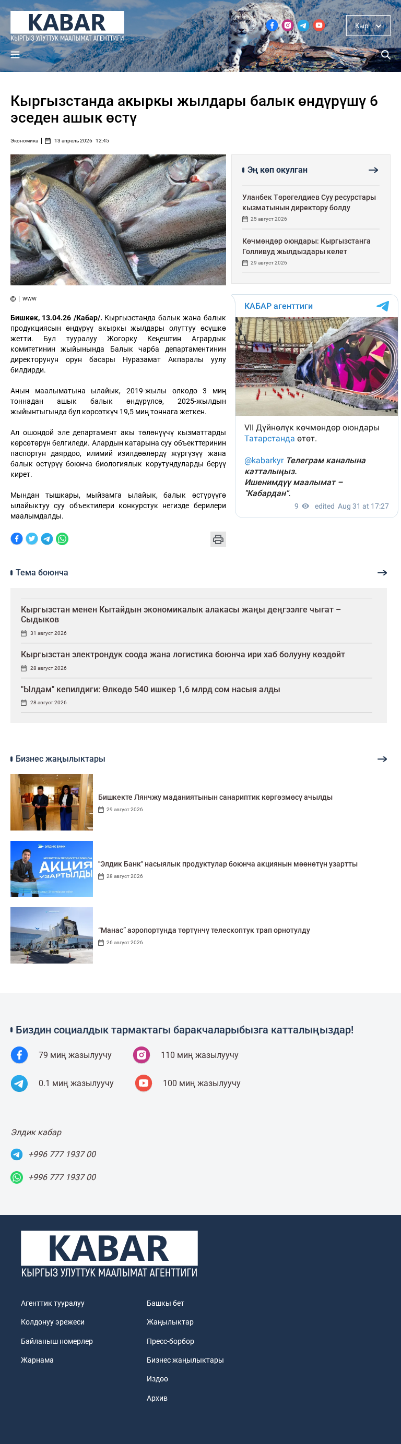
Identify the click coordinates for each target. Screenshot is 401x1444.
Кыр (362, 25)
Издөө (157, 1379)
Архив (157, 1398)
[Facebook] (16, 540)
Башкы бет (165, 1303)
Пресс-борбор (170, 1341)
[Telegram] (47, 540)
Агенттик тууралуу (53, 1303)
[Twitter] (32, 540)
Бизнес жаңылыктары (185, 1360)
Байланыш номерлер (57, 1341)
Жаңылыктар (170, 1322)
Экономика (24, 140)
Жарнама (37, 1360)
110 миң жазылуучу (200, 1055)
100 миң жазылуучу (202, 1083)
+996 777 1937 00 (62, 1154)
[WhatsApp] (62, 540)
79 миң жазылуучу (75, 1055)
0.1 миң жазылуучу (76, 1083)
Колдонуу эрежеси (53, 1322)
